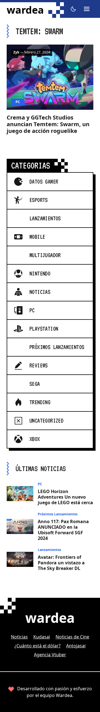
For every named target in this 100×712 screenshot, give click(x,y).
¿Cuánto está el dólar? (37, 646)
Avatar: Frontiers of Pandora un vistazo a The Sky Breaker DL (61, 562)
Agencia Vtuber (50, 655)
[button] (73, 9)
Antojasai (76, 646)
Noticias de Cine (72, 637)
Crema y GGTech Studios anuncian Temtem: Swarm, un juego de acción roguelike (48, 124)
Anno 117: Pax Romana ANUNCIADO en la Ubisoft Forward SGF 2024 (63, 529)
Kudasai (41, 637)
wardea (25, 10)
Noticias (19, 637)
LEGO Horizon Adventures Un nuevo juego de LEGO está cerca (65, 497)
